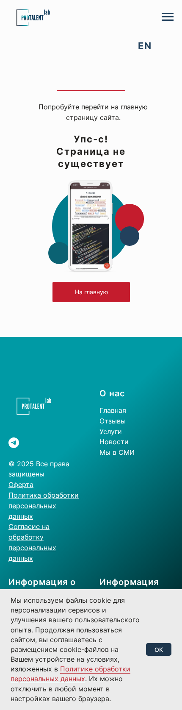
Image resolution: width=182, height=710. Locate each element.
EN (145, 45)
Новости (114, 441)
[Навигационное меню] (168, 17)
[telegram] (13, 442)
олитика (28, 495)
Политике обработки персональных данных (70, 674)
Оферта (20, 484)
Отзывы (112, 421)
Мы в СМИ (117, 452)
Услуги (110, 431)
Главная (112, 410)
